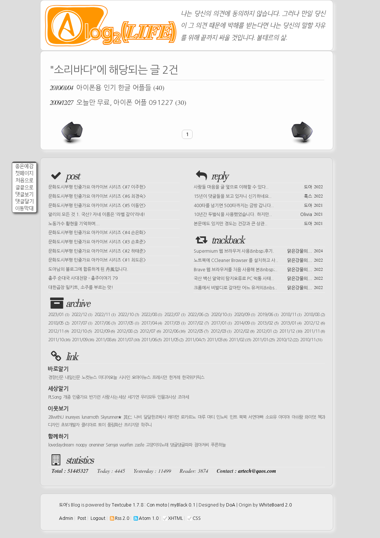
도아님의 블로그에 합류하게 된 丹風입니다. (88, 269)
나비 (137, 417)
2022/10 (128, 314)
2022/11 (105, 314)
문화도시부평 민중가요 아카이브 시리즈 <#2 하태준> (97, 251)
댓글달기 (24, 201)
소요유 (270, 417)
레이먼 (173, 417)
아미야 (283, 417)
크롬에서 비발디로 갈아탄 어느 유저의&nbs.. (258, 287)
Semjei (112, 445)
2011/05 (173, 340)
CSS (197, 518)
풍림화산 (114, 425)
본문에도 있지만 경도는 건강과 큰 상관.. (258, 223)
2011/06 (151, 340)
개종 (67, 397)
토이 (101, 425)
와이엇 (310, 417)
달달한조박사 (155, 417)
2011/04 (195, 340)
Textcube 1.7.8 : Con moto (139, 505)
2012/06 (174, 331)
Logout (98, 518)
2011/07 (129, 340)
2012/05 (198, 331)
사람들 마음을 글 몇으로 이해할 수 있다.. (258, 186)
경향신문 (55, 377)
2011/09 (83, 340)
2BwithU (55, 417)
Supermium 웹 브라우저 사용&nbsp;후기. (258, 250)
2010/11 (311, 340)
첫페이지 (24, 173)
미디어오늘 (107, 377)
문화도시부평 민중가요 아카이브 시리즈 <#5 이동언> (97, 205)
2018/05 (58, 323)
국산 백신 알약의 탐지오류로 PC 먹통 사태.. (258, 278)
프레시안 (159, 377)
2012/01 (266, 331)
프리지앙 (131, 425)
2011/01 (264, 340)
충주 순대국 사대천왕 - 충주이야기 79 (83, 278)
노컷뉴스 (89, 377)
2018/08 (314, 314)
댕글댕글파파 (181, 445)
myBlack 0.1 (182, 505)
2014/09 (244, 323)
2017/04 (151, 323)
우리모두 (148, 397)
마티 (210, 417)
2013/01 (291, 323)
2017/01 (221, 323)
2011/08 (106, 340)
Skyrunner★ (111, 417)
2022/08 (151, 314)
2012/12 (314, 323)
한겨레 (174, 377)
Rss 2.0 (122, 518)
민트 (233, 417)
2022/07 (174, 314)
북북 (242, 417)
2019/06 (268, 314)
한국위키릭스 (193, 377)
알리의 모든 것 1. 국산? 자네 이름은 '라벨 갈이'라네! (96, 214)
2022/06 (198, 314)
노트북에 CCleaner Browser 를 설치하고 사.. (258, 260)
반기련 (94, 397)
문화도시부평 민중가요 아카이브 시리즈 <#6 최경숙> (97, 196)
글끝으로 (24, 187)
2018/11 (291, 314)
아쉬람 (297, 417)
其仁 (128, 417)
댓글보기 (24, 194)
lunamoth (90, 417)
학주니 (146, 425)
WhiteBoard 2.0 (275, 505)
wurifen (126, 445)
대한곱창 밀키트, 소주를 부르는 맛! (80, 287)
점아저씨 (201, 445)
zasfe (139, 445)
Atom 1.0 (148, 518)
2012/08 (127, 331)
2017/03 (174, 323)
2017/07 (82, 323)
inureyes (72, 417)
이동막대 (24, 208)
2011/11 (314, 331)
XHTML (175, 518)
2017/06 (105, 323)
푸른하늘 (218, 445)
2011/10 (59, 340)
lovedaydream (61, 445)
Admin (66, 518)
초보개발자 (70, 425)
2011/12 (290, 331)
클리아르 (88, 425)
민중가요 (79, 397)
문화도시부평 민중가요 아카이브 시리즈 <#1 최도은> (97, 260)
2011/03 (217, 340)
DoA (230, 505)
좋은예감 (24, 166)
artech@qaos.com (257, 471)
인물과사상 (166, 397)
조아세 (183, 397)
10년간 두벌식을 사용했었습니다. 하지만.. (258, 214)
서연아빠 (255, 417)
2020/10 (221, 314)
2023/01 (58, 314)
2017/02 (198, 323)
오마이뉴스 (141, 377)
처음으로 (24, 180)
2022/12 (82, 314)
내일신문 (72, 377)
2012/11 (58, 331)
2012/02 (244, 331)
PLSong (54, 397)
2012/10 (81, 331)
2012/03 (221, 331)
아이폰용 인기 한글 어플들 (107, 87)
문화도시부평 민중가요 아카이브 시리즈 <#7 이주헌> (97, 187)
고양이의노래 (157, 445)
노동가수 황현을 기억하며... (74, 224)
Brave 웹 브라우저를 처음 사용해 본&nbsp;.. (258, 269)
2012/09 (104, 331)
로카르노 (188, 417)
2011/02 (240, 340)
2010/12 (287, 340)
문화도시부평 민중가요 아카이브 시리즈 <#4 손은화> (97, 232)
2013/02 (268, 323)
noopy (81, 445)
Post (82, 518)
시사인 (124, 377)
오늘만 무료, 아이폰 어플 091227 (118, 102)
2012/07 (150, 331)
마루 (201, 417)
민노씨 (221, 417)
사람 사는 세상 (114, 397)
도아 (63, 505)
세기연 (133, 397)
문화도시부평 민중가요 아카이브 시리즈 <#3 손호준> (97, 242)
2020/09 (244, 314)
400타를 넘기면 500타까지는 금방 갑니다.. (258, 205)
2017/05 (128, 323)
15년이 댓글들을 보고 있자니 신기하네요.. (258, 196)
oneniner (96, 445)
